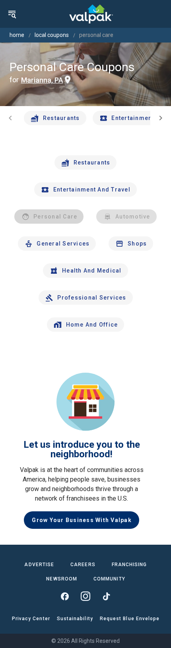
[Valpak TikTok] (106, 596)
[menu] (11, 13)
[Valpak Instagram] (85, 596)
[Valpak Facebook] (65, 596)
